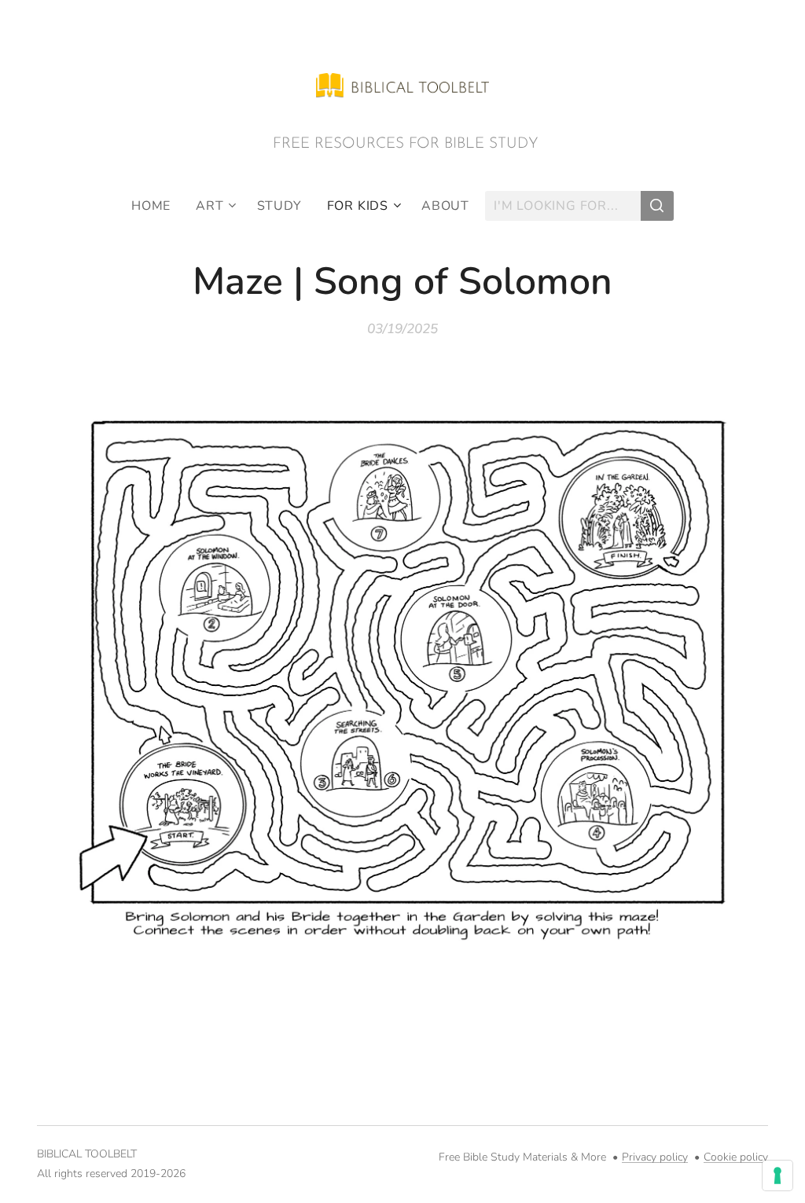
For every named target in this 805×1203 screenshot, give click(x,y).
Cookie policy (736, 1157)
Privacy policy (655, 1157)
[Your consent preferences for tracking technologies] (777, 1175)
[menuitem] (157, 206)
